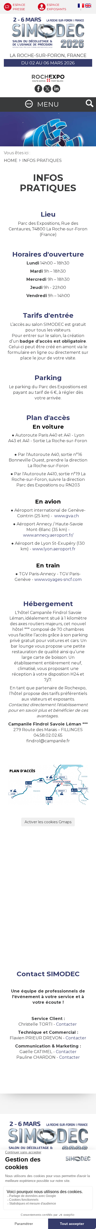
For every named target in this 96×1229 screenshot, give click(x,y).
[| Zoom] (48, 784)
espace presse (19, 7)
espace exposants (56, 7)
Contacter (66, 1024)
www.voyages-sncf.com (58, 579)
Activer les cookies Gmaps (48, 822)
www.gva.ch (66, 515)
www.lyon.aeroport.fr (54, 549)
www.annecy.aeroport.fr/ (48, 535)
